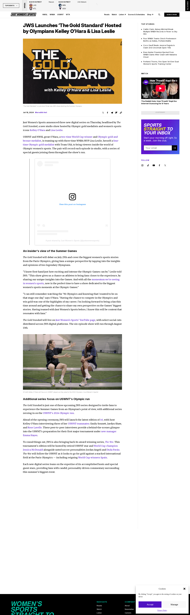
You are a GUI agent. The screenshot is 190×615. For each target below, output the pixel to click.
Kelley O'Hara (37, 130)
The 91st (109, 442)
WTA (68, 14)
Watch (114, 14)
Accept (150, 604)
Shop (149, 14)
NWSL (44, 14)
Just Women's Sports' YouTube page (75, 320)
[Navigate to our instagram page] (142, 165)
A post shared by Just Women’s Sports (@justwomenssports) (72, 240)
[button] (184, 588)
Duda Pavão (113, 449)
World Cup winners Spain (92, 457)
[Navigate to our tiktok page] (148, 165)
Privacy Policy (162, 610)
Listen (121, 14)
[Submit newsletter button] (174, 147)
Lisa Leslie (56, 130)
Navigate (102, 602)
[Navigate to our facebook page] (159, 165)
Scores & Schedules (136, 14)
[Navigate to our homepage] (23, 14)
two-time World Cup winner (76, 136)
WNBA (52, 14)
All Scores (187, 5)
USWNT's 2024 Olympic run (58, 413)
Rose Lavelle (35, 427)
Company (130, 602)
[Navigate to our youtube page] (154, 165)
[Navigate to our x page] (165, 165)
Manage (174, 604)
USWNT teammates (78, 423)
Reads (106, 14)
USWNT (60, 14)
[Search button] (159, 14)
